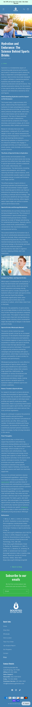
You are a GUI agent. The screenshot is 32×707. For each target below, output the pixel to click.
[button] (3, 9)
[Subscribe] (27, 591)
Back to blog (17, 567)
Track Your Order (8, 641)
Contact (5, 653)
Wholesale (6, 634)
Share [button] (5, 63)
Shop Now (6, 630)
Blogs (5, 657)
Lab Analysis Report (9, 645)
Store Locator (7, 638)
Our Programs (7, 649)
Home (5, 626)
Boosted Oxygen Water (18, 703)
